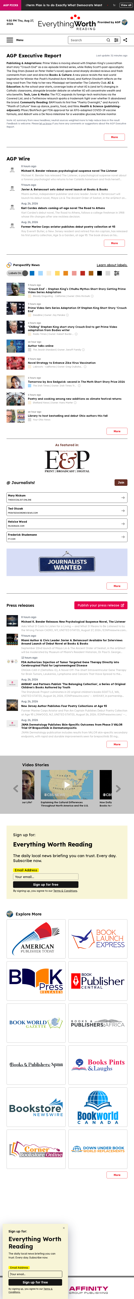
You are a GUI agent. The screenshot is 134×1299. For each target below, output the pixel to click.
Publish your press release (98, 605)
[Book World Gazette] (36, 1023)
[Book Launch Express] (97, 939)
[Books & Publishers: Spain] (36, 1065)
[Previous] (15, 788)
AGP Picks (10, 5)
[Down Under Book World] (97, 1149)
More (114, 137)
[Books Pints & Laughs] (97, 1065)
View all (126, 5)
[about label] (29, 296)
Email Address (26, 870)
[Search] (108, 40)
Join (121, 482)
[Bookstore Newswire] (36, 1107)
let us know (45, 123)
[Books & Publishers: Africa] (97, 1023)
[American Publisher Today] (36, 939)
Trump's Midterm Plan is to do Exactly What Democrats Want (55, 5)
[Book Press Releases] (36, 981)
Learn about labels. (112, 265)
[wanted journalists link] (67, 462)
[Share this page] (125, 40)
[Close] (63, 1228)
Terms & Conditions (65, 890)
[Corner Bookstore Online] (36, 1149)
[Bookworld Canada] (97, 1107)
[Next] (118, 788)
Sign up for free (45, 884)
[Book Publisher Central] (97, 981)
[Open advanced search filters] (116, 40)
